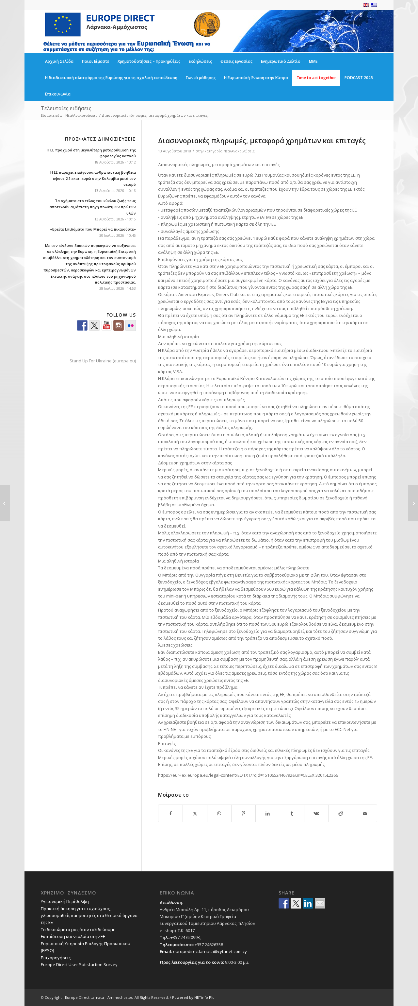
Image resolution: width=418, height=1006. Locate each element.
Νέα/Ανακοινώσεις (239, 151)
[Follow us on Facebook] (82, 325)
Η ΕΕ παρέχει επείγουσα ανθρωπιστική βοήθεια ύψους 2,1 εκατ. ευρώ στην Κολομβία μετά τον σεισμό (93, 178)
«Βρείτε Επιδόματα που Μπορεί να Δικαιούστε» (93, 229)
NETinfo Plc (204, 997)
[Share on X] (195, 813)
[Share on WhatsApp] (219, 813)
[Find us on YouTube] (106, 325)
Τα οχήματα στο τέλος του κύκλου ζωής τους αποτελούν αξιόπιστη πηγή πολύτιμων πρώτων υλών (93, 207)
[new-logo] (131, 31)
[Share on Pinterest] (243, 813)
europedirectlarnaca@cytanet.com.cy (210, 951)
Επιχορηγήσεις (56, 958)
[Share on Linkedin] (308, 903)
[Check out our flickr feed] (130, 325)
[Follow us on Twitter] (94, 325)
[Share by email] (320, 903)
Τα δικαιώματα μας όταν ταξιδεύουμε (78, 929)
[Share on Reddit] (340, 813)
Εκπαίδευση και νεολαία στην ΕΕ (73, 936)
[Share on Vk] (316, 813)
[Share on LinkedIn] (268, 813)
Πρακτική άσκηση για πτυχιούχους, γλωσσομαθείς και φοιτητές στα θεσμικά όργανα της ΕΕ (89, 916)
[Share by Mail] (365, 813)
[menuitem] (59, 61)
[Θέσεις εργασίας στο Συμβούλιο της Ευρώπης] (5, 503)
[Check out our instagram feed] (118, 325)
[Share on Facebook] (170, 813)
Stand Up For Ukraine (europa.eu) (103, 361)
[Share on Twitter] (296, 903)
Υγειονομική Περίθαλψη (65, 901)
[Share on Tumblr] (292, 813)
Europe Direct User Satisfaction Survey (79, 964)
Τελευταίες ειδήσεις (66, 108)
